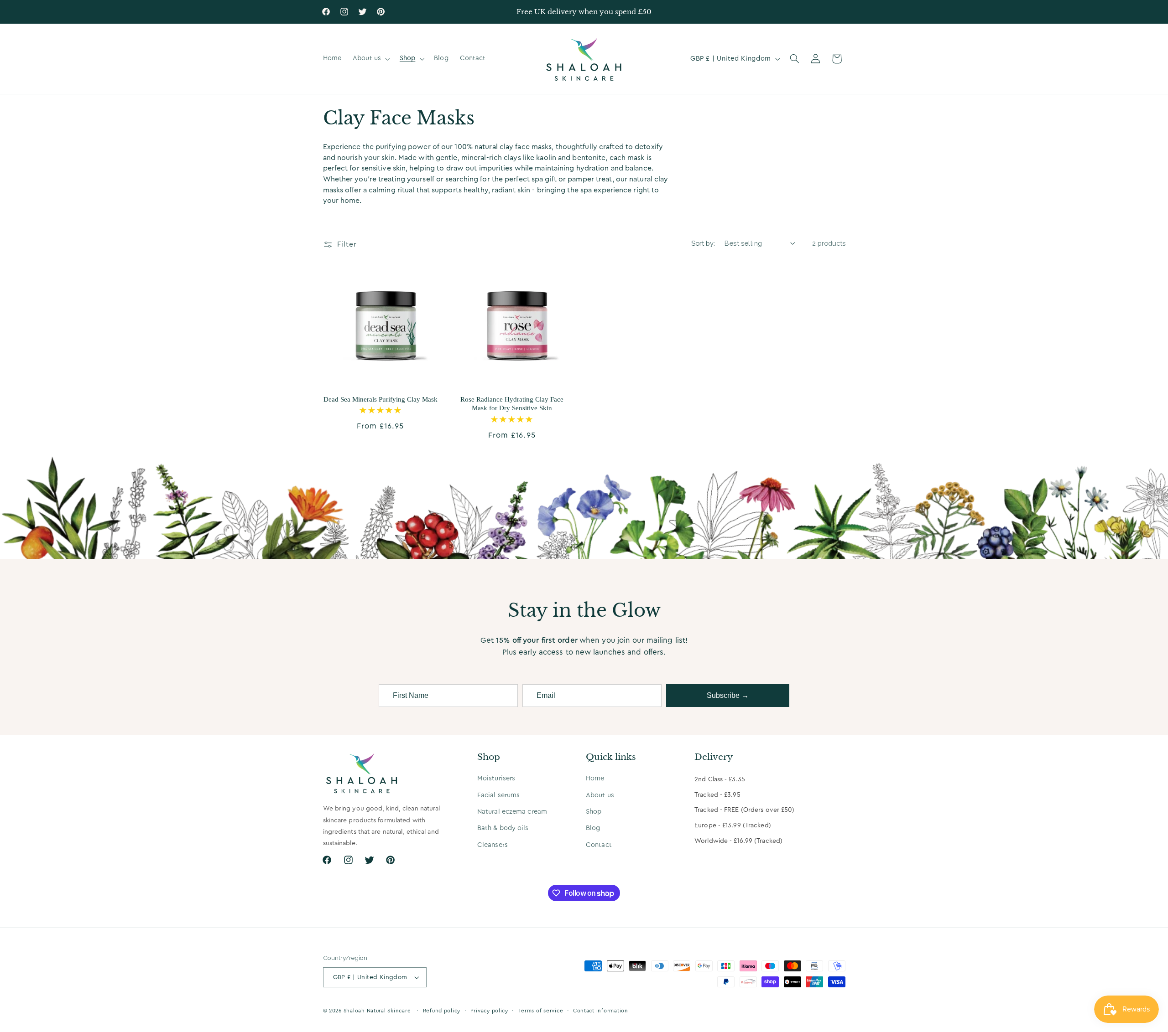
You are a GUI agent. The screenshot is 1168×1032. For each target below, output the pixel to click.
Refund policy (442, 1010)
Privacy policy (489, 1010)
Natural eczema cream (512, 811)
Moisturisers (496, 778)
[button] (370, 59)
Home (595, 778)
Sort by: (703, 243)
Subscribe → (728, 695)
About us (600, 795)
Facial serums (498, 795)
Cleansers (492, 844)
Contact (599, 844)
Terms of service (540, 1010)
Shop (593, 811)
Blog (593, 828)
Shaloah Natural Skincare (377, 1010)
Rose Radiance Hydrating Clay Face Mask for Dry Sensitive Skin (511, 404)
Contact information (600, 1010)
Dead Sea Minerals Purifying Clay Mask (380, 399)
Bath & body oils (503, 828)
